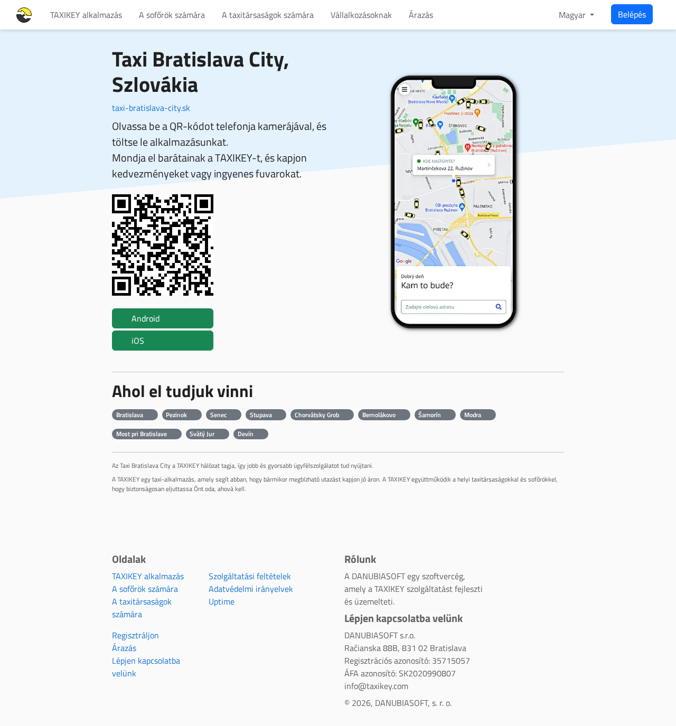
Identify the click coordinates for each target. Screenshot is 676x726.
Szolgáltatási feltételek (250, 576)
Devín (246, 434)
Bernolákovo (379, 415)
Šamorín (430, 415)
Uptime (221, 601)
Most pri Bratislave (142, 434)
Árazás (421, 14)
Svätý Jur (203, 434)
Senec (219, 415)
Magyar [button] (573, 14)
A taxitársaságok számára (268, 14)
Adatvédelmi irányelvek (251, 588)
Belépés (632, 14)
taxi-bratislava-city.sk (151, 107)
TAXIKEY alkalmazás (86, 14)
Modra (473, 415)
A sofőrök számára (172, 14)
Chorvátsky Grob (318, 415)
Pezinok (177, 415)
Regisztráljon (135, 635)
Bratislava (130, 415)
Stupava (262, 415)
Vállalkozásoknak (361, 14)
